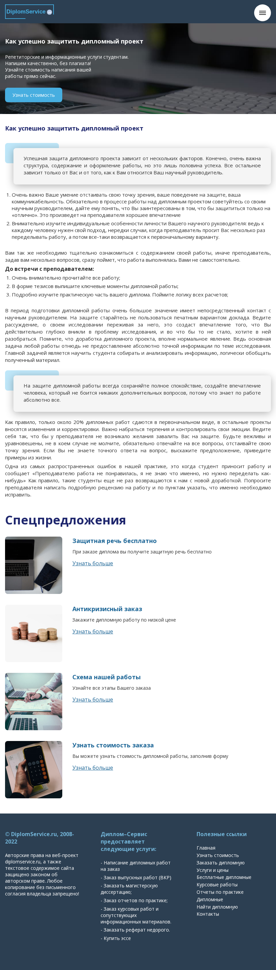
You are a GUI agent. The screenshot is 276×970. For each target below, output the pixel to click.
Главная (206, 848)
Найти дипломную (217, 907)
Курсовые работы (217, 884)
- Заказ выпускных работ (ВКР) (136, 877)
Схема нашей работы (106, 677)
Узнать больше (92, 563)
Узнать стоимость (33, 95)
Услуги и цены (213, 870)
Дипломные (210, 899)
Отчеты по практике (220, 892)
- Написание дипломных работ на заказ (136, 865)
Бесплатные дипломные (224, 877)
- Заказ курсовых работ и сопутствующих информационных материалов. (136, 915)
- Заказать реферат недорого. (135, 929)
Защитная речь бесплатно (114, 541)
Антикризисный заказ (107, 609)
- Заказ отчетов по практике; (134, 900)
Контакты (208, 914)
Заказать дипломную (221, 862)
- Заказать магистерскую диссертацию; (129, 888)
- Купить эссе (116, 938)
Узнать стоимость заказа (113, 745)
